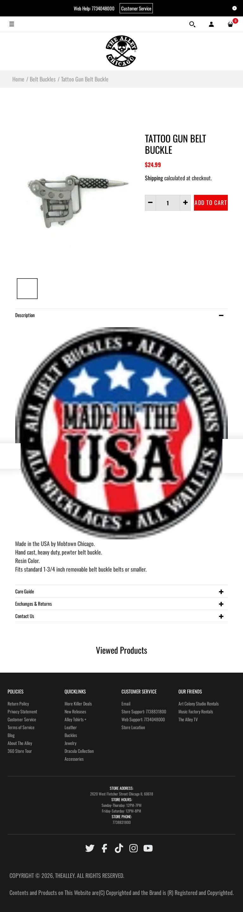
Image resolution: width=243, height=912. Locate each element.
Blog (11, 735)
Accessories (74, 758)
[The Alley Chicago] (121, 51)
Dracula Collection (79, 750)
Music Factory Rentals (195, 711)
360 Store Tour (20, 750)
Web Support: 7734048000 (143, 719)
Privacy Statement (22, 711)
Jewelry (70, 743)
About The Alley (20, 743)
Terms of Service (21, 727)
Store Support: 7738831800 (144, 711)
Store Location (133, 727)
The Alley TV (188, 719)
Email (126, 703)
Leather (71, 727)
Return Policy (18, 703)
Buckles (71, 735)
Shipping (154, 178)
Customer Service (136, 8)
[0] (230, 24)
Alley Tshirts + (75, 719)
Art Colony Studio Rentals (198, 703)
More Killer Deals (78, 703)
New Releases (75, 711)
